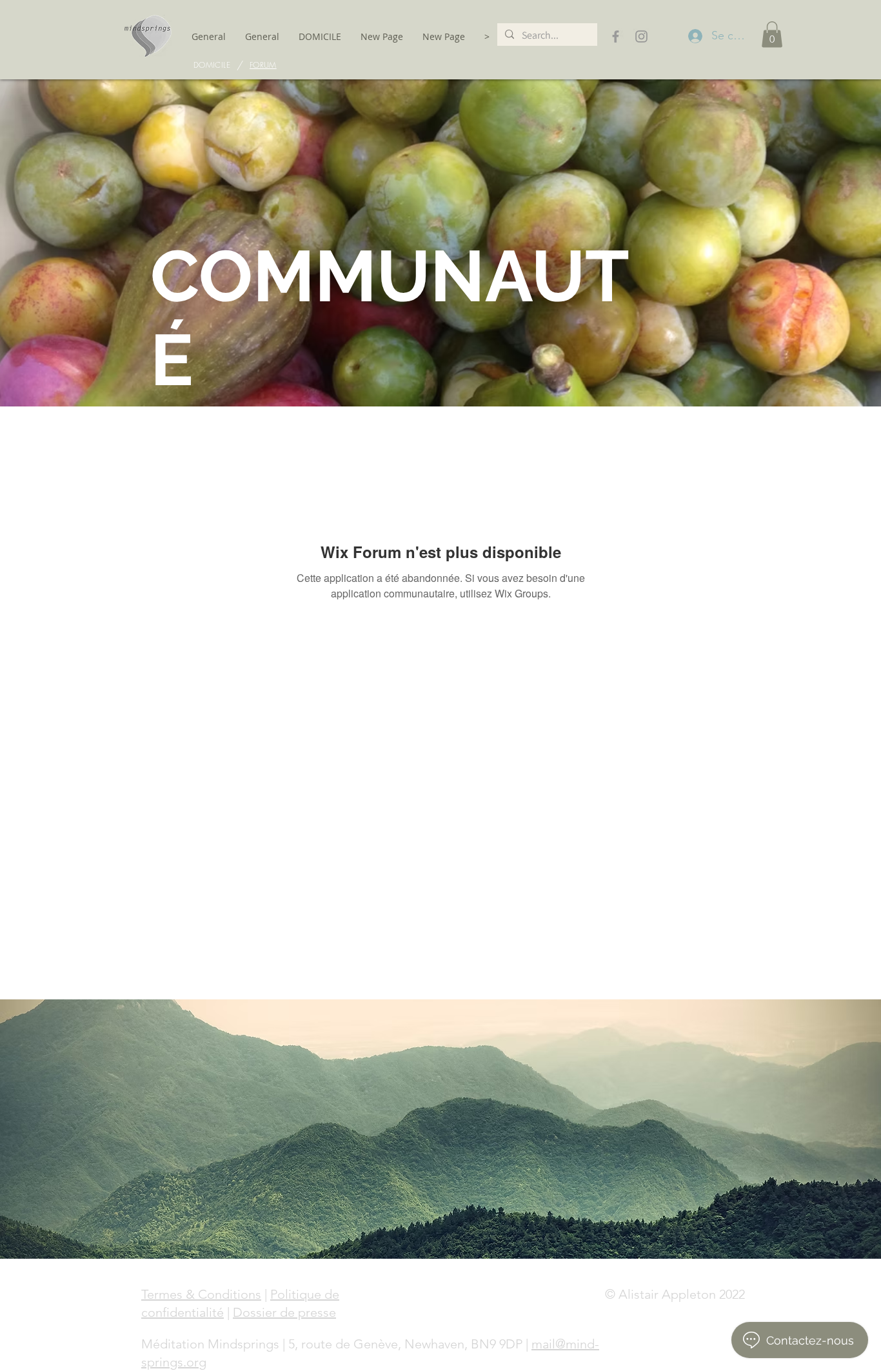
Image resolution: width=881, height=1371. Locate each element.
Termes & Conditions (201, 1294)
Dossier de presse (284, 1312)
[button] (772, 34)
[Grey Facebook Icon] (616, 36)
